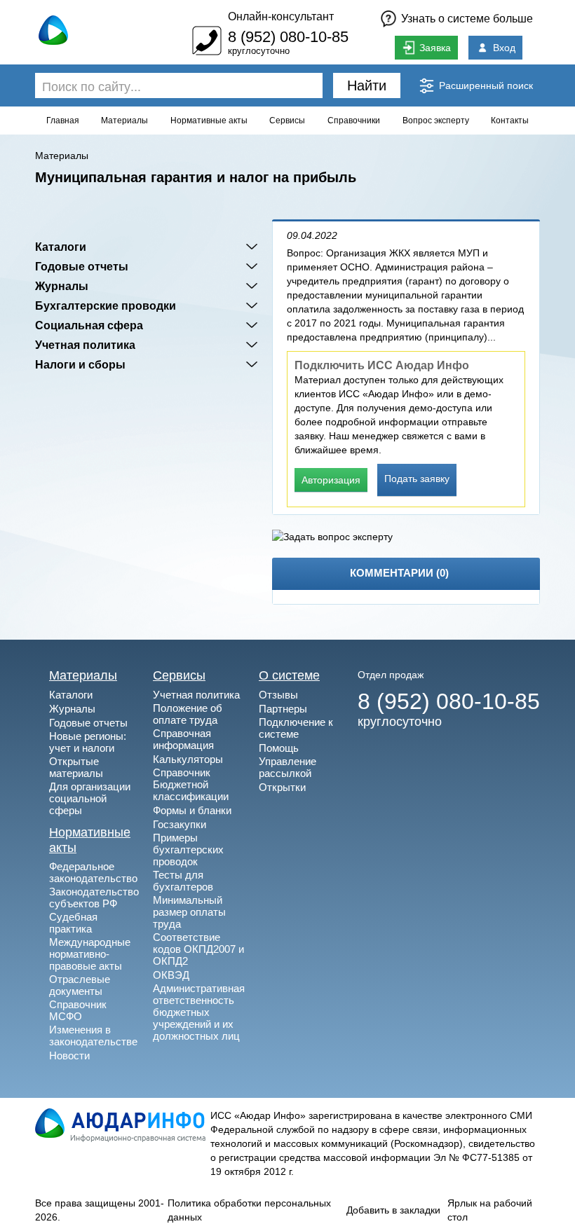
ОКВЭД (171, 975)
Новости (69, 1055)
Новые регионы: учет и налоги (87, 742)
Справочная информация (183, 739)
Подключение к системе (296, 728)
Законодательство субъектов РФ (94, 897)
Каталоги (60, 246)
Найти (366, 85)
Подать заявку (416, 478)
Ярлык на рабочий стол (489, 1210)
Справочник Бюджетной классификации (191, 784)
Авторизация (331, 480)
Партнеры (283, 709)
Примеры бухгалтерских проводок (188, 849)
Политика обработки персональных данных (249, 1210)
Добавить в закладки (393, 1210)
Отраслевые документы (79, 985)
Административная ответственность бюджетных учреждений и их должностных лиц (199, 1012)
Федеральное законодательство (93, 872)
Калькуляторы (188, 759)
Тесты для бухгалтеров (183, 881)
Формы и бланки (192, 810)
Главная (62, 120)
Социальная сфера (89, 325)
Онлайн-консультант (281, 16)
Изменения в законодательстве (93, 1035)
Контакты (510, 120)
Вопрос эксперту (435, 120)
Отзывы (278, 695)
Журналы (61, 286)
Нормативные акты (209, 120)
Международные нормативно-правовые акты (89, 954)
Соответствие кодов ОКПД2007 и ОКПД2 (198, 949)
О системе (289, 675)
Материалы (124, 120)
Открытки (282, 787)
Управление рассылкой (287, 767)
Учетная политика (85, 344)
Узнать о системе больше (467, 19)
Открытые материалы (76, 767)
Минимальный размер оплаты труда (189, 912)
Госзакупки (179, 824)
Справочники (353, 120)
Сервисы (287, 120)
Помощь (279, 748)
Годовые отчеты (81, 266)
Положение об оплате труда (187, 714)
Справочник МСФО (78, 1010)
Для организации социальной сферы (89, 798)
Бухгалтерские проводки (105, 305)
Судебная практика (73, 923)
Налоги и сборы (80, 364)
